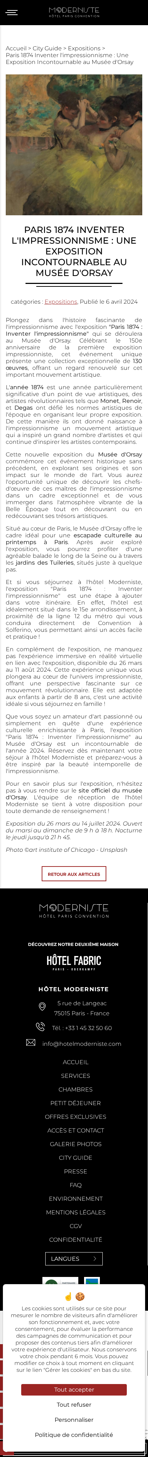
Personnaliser (74, 1419)
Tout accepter (74, 1389)
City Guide (48, 48)
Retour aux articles (74, 874)
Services (75, 1075)
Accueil (17, 48)
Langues (65, 1258)
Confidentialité (75, 1239)
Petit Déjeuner (75, 1103)
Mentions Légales (76, 1212)
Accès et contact (75, 1130)
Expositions (85, 48)
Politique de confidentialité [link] (74, 1434)
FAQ (76, 1185)
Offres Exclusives (75, 1116)
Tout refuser (74, 1404)
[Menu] (14, 12)
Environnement (76, 1198)
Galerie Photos (76, 1144)
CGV (76, 1226)
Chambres (76, 1089)
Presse (75, 1171)
